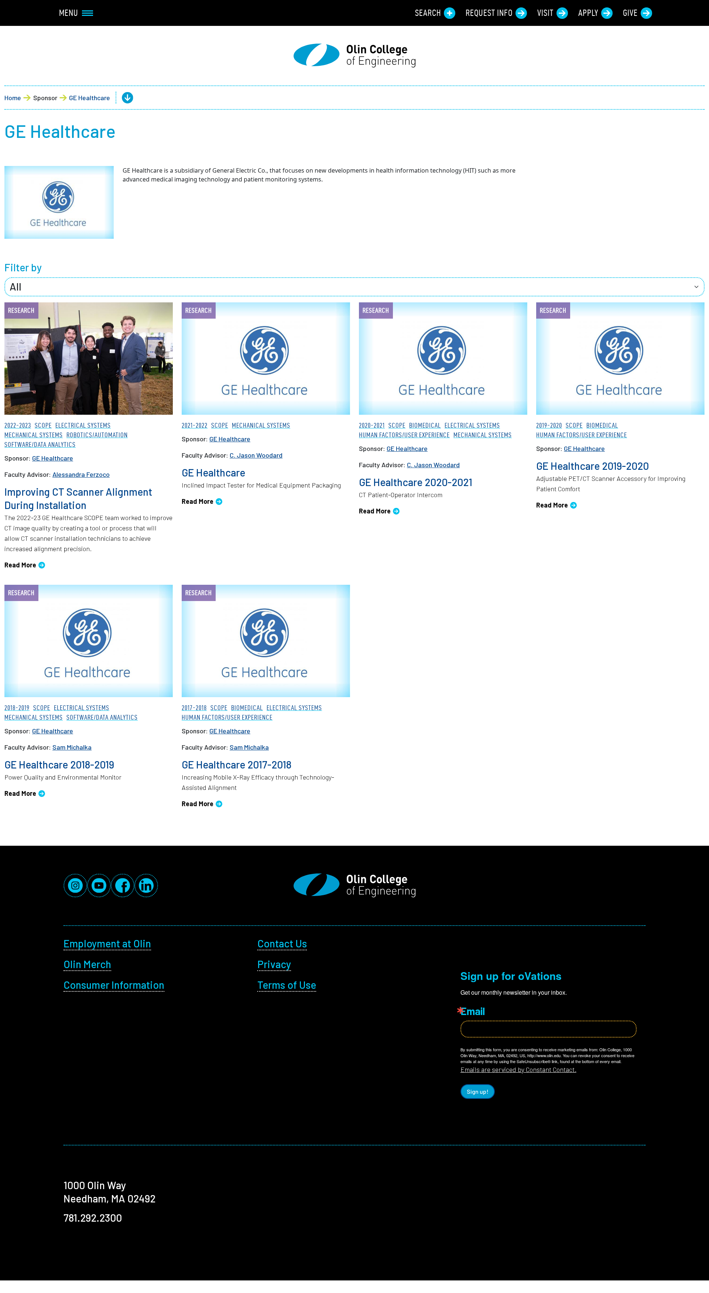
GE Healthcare (89, 98)
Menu (68, 13)
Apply (588, 13)
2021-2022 (195, 425)
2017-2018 (194, 707)
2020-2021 (372, 425)
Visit (545, 13)
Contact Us (282, 943)
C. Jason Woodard (256, 455)
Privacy (274, 964)
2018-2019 (17, 707)
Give (630, 13)
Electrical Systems (83, 425)
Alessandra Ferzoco (81, 474)
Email (472, 1011)
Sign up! (478, 1091)
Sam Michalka (72, 747)
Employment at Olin (107, 943)
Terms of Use (286, 984)
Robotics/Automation (97, 434)
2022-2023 (17, 425)
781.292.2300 (93, 1217)
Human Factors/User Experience (404, 434)
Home (12, 98)
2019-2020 (549, 425)
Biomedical (425, 425)
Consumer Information (114, 984)
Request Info (489, 13)
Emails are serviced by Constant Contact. (518, 1069)
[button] (121, 98)
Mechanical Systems (33, 434)
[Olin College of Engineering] (354, 56)
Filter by (23, 267)
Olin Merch (87, 964)
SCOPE (43, 425)
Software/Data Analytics (40, 444)
